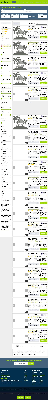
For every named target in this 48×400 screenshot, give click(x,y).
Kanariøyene (42, 373)
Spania (41, 372)
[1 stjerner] (6, 36)
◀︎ (13, 137)
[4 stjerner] (6, 31)
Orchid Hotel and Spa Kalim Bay (37, 72)
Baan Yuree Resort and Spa (36, 207)
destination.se (37, 389)
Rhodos (41, 377)
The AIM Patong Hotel (34, 253)
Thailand (40, 28)
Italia (41, 378)
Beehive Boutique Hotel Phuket (37, 161)
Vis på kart (16, 23)
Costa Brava (34, 375)
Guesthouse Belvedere (34, 115)
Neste (41, 346)
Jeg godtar (20, 397)
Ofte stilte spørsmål (5, 229)
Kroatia (41, 380)
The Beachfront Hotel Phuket (36, 284)
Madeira (41, 383)
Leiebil (31, 2)
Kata (29, 224)
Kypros (33, 380)
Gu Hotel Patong (33, 238)
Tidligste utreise (4, 14)
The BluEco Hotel (33, 299)
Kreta (33, 377)
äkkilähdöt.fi (23, 389)
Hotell (27, 2)
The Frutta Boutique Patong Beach (38, 88)
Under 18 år (34, 372)
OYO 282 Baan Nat (33, 26)
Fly (18, 2)
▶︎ (26, 137)
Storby (22, 2)
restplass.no (4, 389)
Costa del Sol (35, 376)
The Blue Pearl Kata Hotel (35, 223)
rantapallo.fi (28, 389)
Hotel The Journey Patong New (37, 42)
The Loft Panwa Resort (34, 131)
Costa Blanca (42, 375)
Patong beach (31, 43)
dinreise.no (43, 389)
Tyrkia (33, 378)
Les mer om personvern (24, 394)
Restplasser (38, 2)
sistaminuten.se (11, 389)
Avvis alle (28, 397)
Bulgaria (41, 381)
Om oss (2, 372)
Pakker (14, 2)
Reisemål (45, 2)
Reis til (25, 9)
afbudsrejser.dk (17, 389)
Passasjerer (40, 14)
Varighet (22, 14)
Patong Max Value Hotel (35, 177)
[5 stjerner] (6, 29)
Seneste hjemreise (14, 14)
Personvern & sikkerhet (5, 376)
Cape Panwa (31, 132)
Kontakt (2, 373)
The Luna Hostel (32, 314)
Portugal (34, 381)
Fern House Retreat (33, 268)
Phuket (36, 28)
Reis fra (3, 9)
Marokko (41, 382)
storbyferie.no (24, 390)
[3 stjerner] (6, 33)
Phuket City (31, 28)
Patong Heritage (33, 330)
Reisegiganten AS (25, 388)
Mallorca (34, 373)
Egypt (33, 383)
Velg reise (43, 37)
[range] (1, 48)
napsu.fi (32, 389)
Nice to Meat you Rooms (35, 146)
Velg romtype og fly (33, 37)
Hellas (41, 376)
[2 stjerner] (6, 35)
